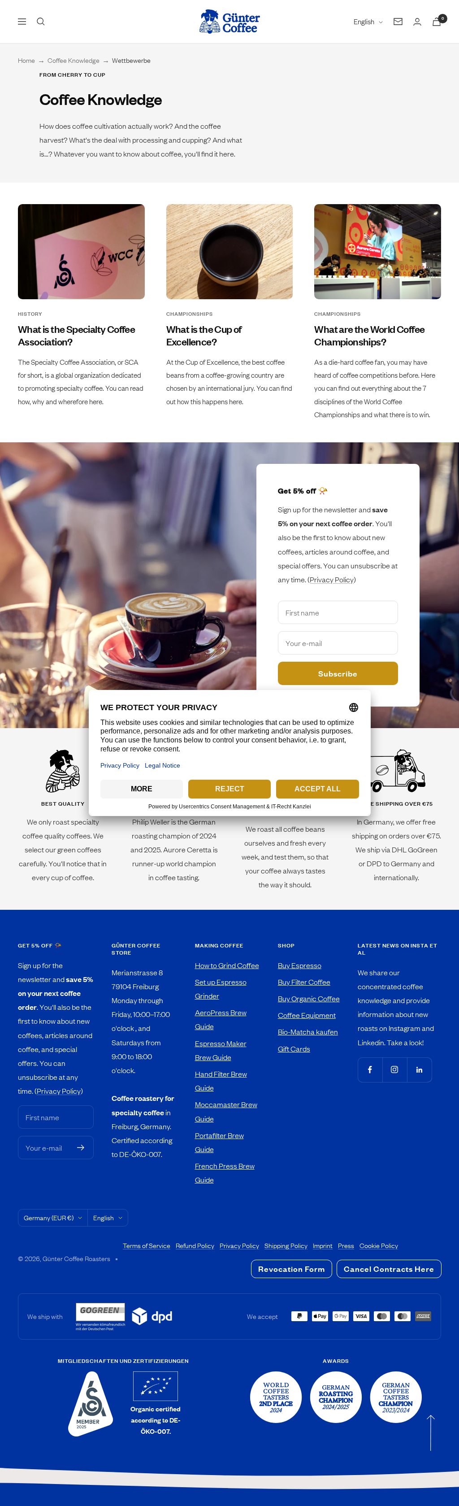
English (364, 21)
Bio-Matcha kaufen (308, 1031)
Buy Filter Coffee (304, 982)
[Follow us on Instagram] (394, 1069)
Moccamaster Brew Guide (226, 1111)
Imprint (323, 1245)
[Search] (41, 21)
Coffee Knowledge (74, 60)
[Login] (417, 22)
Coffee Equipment (307, 1015)
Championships (189, 314)
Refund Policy (195, 1245)
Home (26, 60)
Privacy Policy (332, 579)
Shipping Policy (285, 1245)
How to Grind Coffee (227, 965)
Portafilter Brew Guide (219, 1142)
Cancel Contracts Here (389, 1268)
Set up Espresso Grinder (221, 988)
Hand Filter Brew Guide (221, 1080)
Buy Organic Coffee (309, 998)
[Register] (81, 1147)
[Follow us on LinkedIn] (419, 1069)
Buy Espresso (299, 965)
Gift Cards (294, 1048)
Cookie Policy (378, 1245)
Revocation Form (291, 1268)
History (30, 314)
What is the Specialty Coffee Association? (76, 335)
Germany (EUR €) (49, 1217)
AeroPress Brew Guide (221, 1019)
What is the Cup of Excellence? (204, 335)
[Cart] (436, 21)
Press (346, 1245)
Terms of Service (146, 1245)
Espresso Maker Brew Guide (221, 1050)
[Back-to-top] (431, 1432)
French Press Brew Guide (225, 1172)
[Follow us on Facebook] (370, 1069)
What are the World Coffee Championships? (369, 335)
